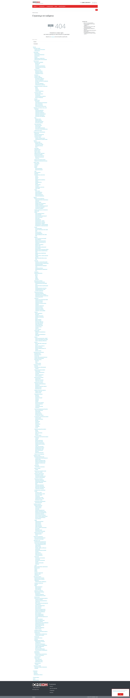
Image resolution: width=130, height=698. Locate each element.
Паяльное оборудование (39, 473)
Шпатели (37, 451)
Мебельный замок (38, 529)
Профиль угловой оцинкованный (41, 205)
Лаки (35, 171)
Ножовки (37, 400)
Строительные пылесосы (39, 155)
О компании (35, 671)
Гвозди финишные (38, 233)
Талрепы (37, 328)
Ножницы (37, 399)
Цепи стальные (38, 329)
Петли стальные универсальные (41, 516)
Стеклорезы (37, 405)
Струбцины (37, 426)
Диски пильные (38, 608)
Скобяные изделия (37, 504)
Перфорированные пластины (40, 288)
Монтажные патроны (38, 280)
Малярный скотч (38, 388)
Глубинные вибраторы (38, 583)
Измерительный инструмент (39, 369)
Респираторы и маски (39, 415)
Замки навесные (38, 525)
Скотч (36, 362)
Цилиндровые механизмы (40, 531)
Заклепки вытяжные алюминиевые (42, 263)
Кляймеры (36, 271)
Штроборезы (36, 651)
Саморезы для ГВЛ (39, 302)
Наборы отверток (38, 391)
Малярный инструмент (38, 382)
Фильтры (37, 464)
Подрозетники (38, 545)
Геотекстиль (36, 355)
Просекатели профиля (39, 402)
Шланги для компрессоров (40, 460)
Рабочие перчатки (38, 413)
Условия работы (36, 677)
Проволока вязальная (38, 292)
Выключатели (37, 567)
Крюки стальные (38, 320)
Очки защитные (38, 412)
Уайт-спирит (37, 188)
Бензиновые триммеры (39, 78)
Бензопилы (37, 101)
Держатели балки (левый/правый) (41, 285)
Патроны (37, 551)
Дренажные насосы (39, 72)
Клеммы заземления (39, 482)
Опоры (36, 286)
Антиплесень (36, 163)
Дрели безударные (38, 586)
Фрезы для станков (38, 472)
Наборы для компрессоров (40, 461)
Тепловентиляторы (38, 135)
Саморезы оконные (39, 306)
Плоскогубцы (37, 423)
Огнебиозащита (37, 172)
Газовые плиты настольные (39, 49)
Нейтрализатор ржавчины (40, 179)
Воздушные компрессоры (39, 456)
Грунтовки (36, 164)
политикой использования (116, 691)
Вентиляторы (37, 53)
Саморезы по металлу (39, 309)
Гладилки (37, 437)
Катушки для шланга (39, 93)
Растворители (37, 184)
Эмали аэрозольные (39, 194)
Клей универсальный (39, 121)
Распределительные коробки (40, 550)
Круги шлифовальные (39, 614)
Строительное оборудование (39, 501)
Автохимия (36, 148)
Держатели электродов (39, 480)
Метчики (36, 420)
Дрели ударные (38, 587)
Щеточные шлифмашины (40, 648)
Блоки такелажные (38, 313)
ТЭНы (35, 565)
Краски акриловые (38, 168)
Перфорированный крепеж (39, 282)
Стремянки (37, 68)
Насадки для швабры (38, 154)
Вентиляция (36, 52)
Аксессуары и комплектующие (40, 542)
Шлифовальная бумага (39, 623)
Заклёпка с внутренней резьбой (41, 261)
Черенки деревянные (39, 91)
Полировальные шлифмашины (41, 645)
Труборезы (37, 407)
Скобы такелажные (39, 324)
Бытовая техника (37, 48)
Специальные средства (39, 187)
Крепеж (35, 197)
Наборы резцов (38, 392)
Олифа (36, 183)
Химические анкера (38, 130)
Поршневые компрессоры (40, 462)
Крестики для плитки (39, 441)
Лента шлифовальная (39, 615)
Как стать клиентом (53, 688)
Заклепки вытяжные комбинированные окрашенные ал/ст (41, 269)
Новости (51, 686)
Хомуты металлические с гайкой (41, 338)
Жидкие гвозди (38, 119)
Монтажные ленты (37, 359)
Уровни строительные (39, 374)
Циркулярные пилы (39, 661)
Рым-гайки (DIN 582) (39, 323)
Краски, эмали (36, 162)
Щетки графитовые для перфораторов (39, 626)
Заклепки (36, 260)
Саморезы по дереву (39, 308)
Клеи (35, 117)
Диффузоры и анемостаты (39, 58)
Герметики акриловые (39, 110)
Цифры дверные (38, 506)
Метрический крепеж (38, 273)
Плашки (36, 401)
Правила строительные (39, 442)
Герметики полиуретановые (40, 113)
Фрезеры (36, 639)
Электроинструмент (37, 576)
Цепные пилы (37, 100)
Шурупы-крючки (38, 350)
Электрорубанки (37, 663)
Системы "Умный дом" (38, 572)
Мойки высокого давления (39, 153)
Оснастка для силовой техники (40, 470)
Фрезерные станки (38, 499)
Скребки (36, 445)
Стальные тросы (38, 326)
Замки (35, 520)
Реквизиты (36, 673)
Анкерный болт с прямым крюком (41, 224)
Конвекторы (36, 133)
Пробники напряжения (39, 594)
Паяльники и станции (39, 474)
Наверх (33, 697)
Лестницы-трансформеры (40, 65)
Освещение (36, 556)
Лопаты (36, 88)
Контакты (35, 672)
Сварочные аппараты (38, 478)
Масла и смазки (37, 468)
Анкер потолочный (38, 217)
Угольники (37, 373)
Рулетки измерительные (39, 372)
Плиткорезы (37, 496)
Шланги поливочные (39, 97)
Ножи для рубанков (39, 619)
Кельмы (36, 439)
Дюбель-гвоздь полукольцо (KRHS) (41, 249)
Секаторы (37, 89)
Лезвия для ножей (38, 397)
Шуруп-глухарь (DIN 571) (40, 345)
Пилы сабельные (38, 659)
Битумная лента (37, 353)
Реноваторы (36, 636)
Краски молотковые (39, 169)
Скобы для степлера (39, 381)
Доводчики (37, 508)
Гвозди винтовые (38, 228)
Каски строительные (39, 410)
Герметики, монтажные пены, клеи (40, 107)
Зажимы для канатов (39, 315)
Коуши (36, 318)
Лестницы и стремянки (38, 62)
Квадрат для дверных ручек (40, 511)
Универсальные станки (39, 498)
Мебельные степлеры (39, 379)
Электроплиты (37, 50)
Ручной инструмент (37, 364)
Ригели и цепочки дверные (40, 517)
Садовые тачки (37, 76)
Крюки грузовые (38, 319)
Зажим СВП (36, 211)
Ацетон (36, 176)
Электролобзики (37, 656)
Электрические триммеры (40, 84)
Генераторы (36, 465)
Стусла (36, 427)
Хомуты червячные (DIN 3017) (41, 340)
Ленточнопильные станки (40, 493)
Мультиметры (37, 593)
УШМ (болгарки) (38, 647)
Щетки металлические (39, 452)
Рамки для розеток (38, 553)
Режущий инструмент (38, 394)
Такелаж (36, 312)
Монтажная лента (37, 354)
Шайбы (36, 278)
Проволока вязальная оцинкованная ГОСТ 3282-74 (40, 294)
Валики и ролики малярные (40, 383)
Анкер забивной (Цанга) (39, 213)
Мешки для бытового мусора (39, 159)
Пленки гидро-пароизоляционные (40, 357)
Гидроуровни (37, 371)
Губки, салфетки (37, 152)
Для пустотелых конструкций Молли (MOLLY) (40, 239)
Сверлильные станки (39, 497)
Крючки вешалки (38, 533)
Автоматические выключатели (40, 541)
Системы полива (37, 92)
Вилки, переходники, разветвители (41, 566)
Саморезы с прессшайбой (40, 310)
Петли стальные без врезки (40, 515)
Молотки (36, 434)
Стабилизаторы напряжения (39, 490)
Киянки (36, 430)
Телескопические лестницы (40, 67)
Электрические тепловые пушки (41, 139)
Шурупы (36, 342)
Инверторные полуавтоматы (40, 481)
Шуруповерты (37, 652)
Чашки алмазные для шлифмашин (41, 622)
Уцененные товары (37, 665)
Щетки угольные (38, 628)
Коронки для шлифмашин (40, 611)
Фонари (35, 98)
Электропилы (37, 657)
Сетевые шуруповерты (39, 655)
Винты (36, 275)
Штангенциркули (38, 376)
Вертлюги (37, 314)
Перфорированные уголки (40, 289)
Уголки (36, 535)
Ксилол (36, 178)
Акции (34, 678)
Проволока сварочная (39, 484)
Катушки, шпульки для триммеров (41, 81)
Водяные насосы (37, 69)
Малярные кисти (38, 387)
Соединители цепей (39, 325)
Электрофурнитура (38, 555)
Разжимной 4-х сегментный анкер (41, 225)
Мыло (36, 146)
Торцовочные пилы (39, 660)
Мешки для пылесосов (39, 156)
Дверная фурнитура (38, 505)
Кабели (35, 570)
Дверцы (35, 57)
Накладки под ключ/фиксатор (40, 512)
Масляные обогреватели (39, 134)
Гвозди (35, 227)
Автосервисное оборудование (40, 367)
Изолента (37, 360)
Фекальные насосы (39, 71)
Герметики (36, 109)
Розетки (35, 571)
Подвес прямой (38, 202)
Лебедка (36, 368)
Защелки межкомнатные (39, 510)
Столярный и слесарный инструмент (41, 416)
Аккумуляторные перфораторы (41, 633)
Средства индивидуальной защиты (41, 409)
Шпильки (37, 279)
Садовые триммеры (38, 77)
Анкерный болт (38, 219)
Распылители (37, 95)
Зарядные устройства (38, 590)
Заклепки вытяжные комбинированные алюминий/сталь (41, 265)
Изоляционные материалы (39, 352)
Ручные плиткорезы (39, 403)
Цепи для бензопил (39, 103)
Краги (36, 483)
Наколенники (37, 411)
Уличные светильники (39, 562)
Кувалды (37, 431)
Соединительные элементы (40, 96)
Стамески (37, 425)
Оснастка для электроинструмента (41, 598)
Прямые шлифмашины (39, 646)
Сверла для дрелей (39, 599)
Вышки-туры (37, 63)
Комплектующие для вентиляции (40, 59)
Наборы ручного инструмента (40, 390)
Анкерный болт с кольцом (40, 222)
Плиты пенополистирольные (39, 537)
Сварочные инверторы (39, 486)
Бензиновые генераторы (40, 466)
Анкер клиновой (38, 214)
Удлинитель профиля (39, 208)
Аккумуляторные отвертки (39, 579)
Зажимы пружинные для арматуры (41, 209)
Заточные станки (38, 492)
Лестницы (37, 64)
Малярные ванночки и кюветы (41, 386)
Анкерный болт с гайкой (39, 220)
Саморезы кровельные (39, 305)
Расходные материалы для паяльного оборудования (40, 476)
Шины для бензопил (39, 105)
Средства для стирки (39, 144)
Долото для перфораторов (40, 609)
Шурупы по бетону (38, 347)
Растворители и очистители (39, 174)
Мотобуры (36, 74)
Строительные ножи (39, 406)
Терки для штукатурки (39, 446)
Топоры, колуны (38, 435)
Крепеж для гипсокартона (39, 198)
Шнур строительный (39, 450)
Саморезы (36, 298)
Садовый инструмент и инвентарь (40, 86)
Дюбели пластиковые (39, 244)
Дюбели (35, 237)
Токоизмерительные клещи (40, 595)
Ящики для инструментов (39, 454)
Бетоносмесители (38, 502)
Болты (36, 274)
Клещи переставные (39, 419)
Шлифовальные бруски (39, 447)
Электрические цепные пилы (40, 106)
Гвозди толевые (38, 232)
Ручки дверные (38, 518)
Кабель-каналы (38, 546)
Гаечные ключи (38, 417)
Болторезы (37, 396)
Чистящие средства (39, 145)
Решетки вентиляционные (39, 54)
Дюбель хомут (38, 245)
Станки (35, 491)
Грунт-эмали (37, 191)
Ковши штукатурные (39, 440)
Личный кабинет (36, 680)
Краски (35, 167)
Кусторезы (37, 82)
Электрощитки (38, 552)
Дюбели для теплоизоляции (40, 240)
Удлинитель (36, 575)
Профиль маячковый (39, 204)
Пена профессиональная (40, 127)
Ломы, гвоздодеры (38, 432)
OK (120, 694)
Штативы (36, 365)
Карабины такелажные (39, 317)
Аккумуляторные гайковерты (40, 581)
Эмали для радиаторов (39, 195)
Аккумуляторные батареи (39, 577)
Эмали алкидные (38, 193)
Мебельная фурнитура (38, 532)
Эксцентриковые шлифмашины (41, 650)
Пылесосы (37, 158)
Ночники (36, 561)
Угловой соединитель (39, 290)
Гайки (36, 276)
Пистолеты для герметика (40, 116)
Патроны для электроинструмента (40, 631)
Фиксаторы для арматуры (40, 487)
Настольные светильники (40, 560)
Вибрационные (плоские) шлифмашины (40, 642)
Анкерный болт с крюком (40, 223)
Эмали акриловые (38, 192)
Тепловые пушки (37, 136)
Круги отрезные (38, 612)
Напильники (37, 421)
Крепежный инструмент (38, 377)
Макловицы (37, 385)
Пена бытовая (38, 126)
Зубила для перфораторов (40, 610)
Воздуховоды (37, 55)
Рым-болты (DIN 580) (39, 321)
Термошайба (36, 330)
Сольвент (37, 185)
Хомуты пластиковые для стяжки (41, 339)
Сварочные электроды (39, 488)
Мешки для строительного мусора (40, 160)
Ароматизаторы (37, 149)
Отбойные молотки (38, 630)
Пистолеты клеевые (39, 122)
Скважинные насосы (39, 73)
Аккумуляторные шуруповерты (41, 654)
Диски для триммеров (39, 79)
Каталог (34, 47)
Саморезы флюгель (39, 300)
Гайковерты (36, 580)
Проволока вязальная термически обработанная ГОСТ (41, 296)
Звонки (35, 569)
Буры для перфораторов (40, 605)
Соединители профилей (39, 207)
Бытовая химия (37, 142)
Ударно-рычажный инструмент (40, 429)
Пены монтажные (37, 124)
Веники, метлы (37, 150)
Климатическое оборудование (39, 132)
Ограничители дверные (39, 513)
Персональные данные (38, 674)
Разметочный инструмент (40, 444)
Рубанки (36, 664)
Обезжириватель (38, 182)
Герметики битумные (39, 111)
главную (52, 36)
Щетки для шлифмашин (39, 627)
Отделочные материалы (38, 536)
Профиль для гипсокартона (40, 203)
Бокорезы (37, 395)
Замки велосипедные (39, 521)
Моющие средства (38, 143)
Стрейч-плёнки (38, 363)
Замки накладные (38, 526)
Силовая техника (37, 455)
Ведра (36, 87)
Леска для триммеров (39, 83)
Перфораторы (37, 632)
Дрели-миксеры (38, 589)
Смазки (36, 469)
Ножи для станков (38, 494)
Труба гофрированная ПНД (40, 544)
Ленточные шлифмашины (40, 644)
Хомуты (35, 337)
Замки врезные (38, 522)
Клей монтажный (38, 120)
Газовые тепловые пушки (40, 138)
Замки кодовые (38, 523)
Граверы (36, 584)
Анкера (35, 212)
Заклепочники (38, 378)
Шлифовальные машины (39, 640)
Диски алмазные (38, 606)
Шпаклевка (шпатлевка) (39, 539)
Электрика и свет (37, 540)
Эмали (35, 189)
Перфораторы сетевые (39, 635)
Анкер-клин (37, 218)
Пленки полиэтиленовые (39, 358)
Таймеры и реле (37, 574)
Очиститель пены (38, 125)
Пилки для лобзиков (39, 621)
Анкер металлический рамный (41, 215)
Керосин (36, 177)
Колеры (35, 166)
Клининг (35, 140)
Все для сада (36, 61)
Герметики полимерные (39, 112)
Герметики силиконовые (39, 115)
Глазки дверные (38, 507)
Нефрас (36, 180)
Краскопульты (37, 597)
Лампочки (37, 564)
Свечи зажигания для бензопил (41, 102)
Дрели (35, 585)
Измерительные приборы (39, 591)
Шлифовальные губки (39, 448)
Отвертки (37, 422)
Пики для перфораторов (39, 620)
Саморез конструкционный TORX (41, 299)
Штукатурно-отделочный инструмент (41, 436)
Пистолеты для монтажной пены (41, 129)
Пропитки (36, 173)
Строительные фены (38, 637)
